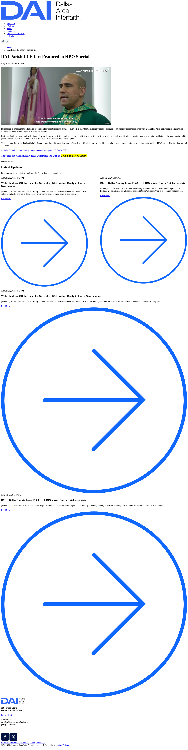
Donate (17, 742)
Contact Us (11, 31)
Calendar (10, 36)
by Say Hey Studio (9, 747)
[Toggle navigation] (81, 19)
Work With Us (13, 26)
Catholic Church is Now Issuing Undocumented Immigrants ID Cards (31, 150)
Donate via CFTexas (15, 33)
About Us (11, 23)
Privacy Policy (7, 715)
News (9, 28)
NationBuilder (63, 745)
